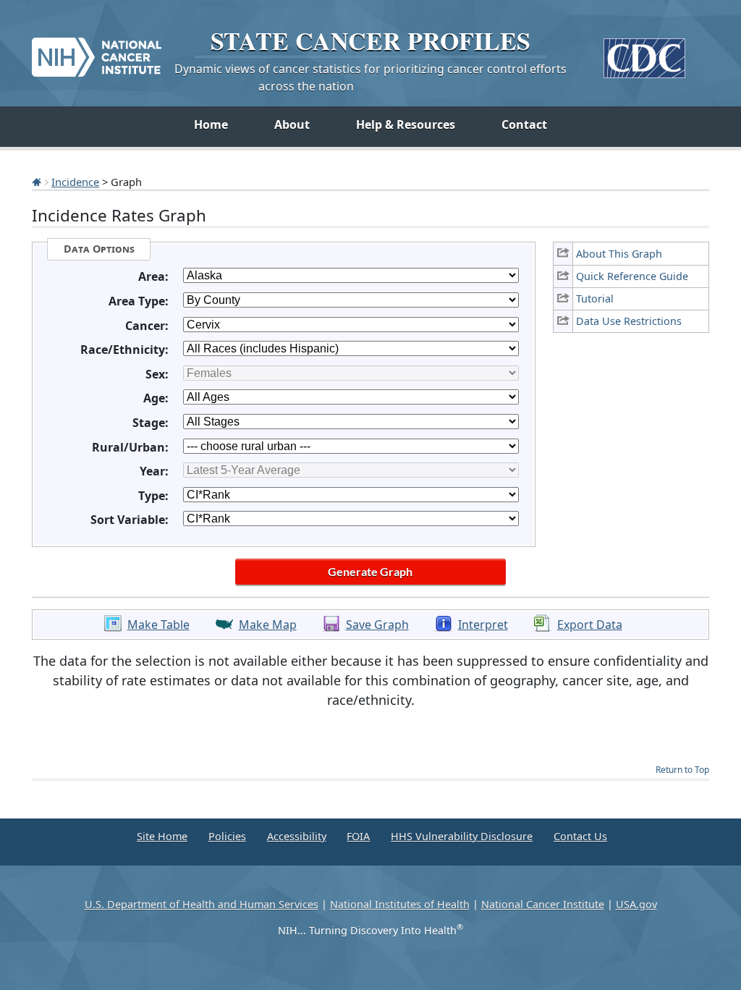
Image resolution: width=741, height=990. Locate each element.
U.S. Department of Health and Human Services (201, 904)
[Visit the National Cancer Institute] (96, 51)
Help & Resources (405, 124)
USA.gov (636, 904)
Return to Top (682, 769)
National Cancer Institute (542, 904)
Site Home (162, 836)
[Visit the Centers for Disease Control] (644, 52)
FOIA (358, 836)
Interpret (483, 624)
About (292, 124)
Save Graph (377, 624)
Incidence (75, 181)
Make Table (158, 624)
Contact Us (580, 836)
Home (211, 124)
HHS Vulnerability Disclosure (462, 836)
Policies (227, 836)
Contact (524, 124)
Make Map (268, 624)
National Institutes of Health (400, 904)
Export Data (589, 624)
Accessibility (296, 836)
